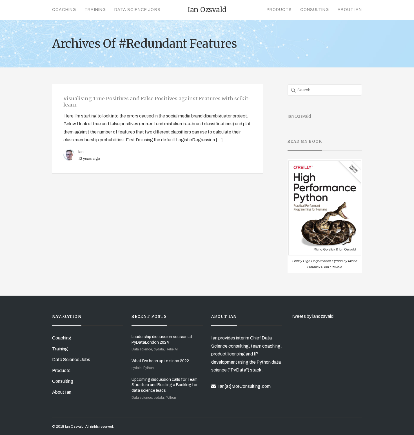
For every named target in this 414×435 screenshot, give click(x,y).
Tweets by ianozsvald (312, 316)
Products (279, 10)
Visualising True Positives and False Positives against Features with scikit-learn (157, 101)
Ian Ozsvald (299, 116)
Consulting (314, 10)
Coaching (64, 10)
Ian (81, 151)
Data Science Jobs (137, 10)
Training (95, 10)
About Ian (350, 10)
